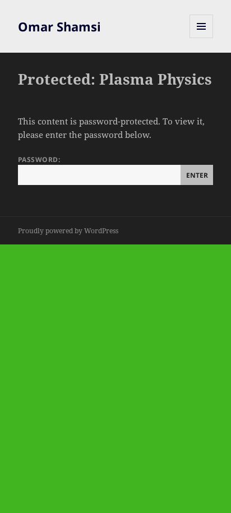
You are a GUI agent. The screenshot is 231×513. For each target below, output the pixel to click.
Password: (39, 159)
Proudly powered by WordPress (68, 230)
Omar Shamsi (59, 26)
